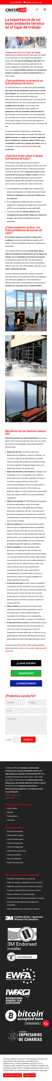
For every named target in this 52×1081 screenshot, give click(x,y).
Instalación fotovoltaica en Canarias (21, 879)
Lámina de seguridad (15, 847)
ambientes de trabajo (29, 146)
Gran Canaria (12, 808)
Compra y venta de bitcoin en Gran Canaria (24, 890)
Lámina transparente (15, 843)
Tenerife (10, 812)
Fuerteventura (12, 816)
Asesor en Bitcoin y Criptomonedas (21, 894)
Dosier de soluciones (15, 862)
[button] (45, 1023)
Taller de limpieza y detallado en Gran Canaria (25, 882)
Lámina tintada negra (15, 839)
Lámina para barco (14, 855)
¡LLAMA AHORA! (26, 663)
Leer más (43, 1070)
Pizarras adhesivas (14, 858)
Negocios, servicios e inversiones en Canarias (24, 886)
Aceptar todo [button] (29, 1075)
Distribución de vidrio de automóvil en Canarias (25, 898)
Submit (28, 739)
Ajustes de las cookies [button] (12, 1075)
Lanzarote (11, 820)
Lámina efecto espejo (15, 835)
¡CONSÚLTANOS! (26, 683)
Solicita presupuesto (15, 831)
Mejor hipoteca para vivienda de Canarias (23, 909)
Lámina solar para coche (16, 851)
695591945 (17, 2)
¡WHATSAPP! (26, 673)
